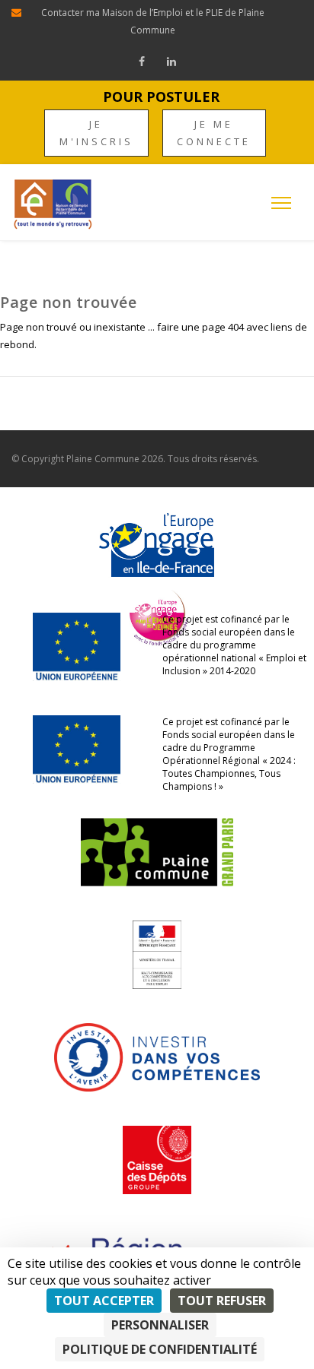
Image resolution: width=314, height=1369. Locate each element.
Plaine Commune (102, 458)
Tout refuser (222, 1300)
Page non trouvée (68, 302)
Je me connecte (214, 132)
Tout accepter (104, 1300)
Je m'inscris (96, 132)
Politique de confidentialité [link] (159, 1349)
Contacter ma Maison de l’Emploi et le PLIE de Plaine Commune (152, 21)
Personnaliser (160, 1325)
